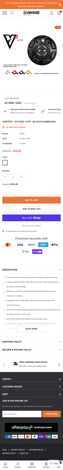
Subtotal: (6, 184)
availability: (7, 143)
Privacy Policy (18, 449)
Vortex (22, 134)
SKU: (4, 139)
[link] (18, 465)
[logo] (31, 13)
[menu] (4, 13)
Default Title (4, 162)
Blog (4, 449)
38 (7, 231)
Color (5, 157)
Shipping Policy (36, 449)
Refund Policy (9, 453)
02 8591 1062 (13, 102)
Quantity (6, 171)
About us (24, 453)
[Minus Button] (5, 177)
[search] (12, 13)
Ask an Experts (29, 103)
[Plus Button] (21, 177)
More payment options (31, 225)
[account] (52, 13)
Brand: (5, 134)
